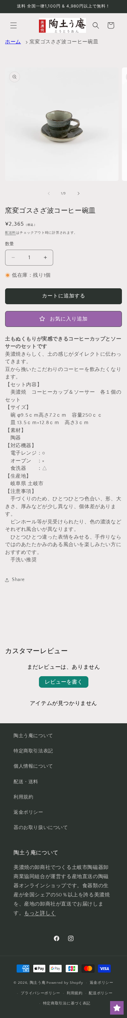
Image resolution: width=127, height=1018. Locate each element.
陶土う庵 (38, 983)
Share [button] (18, 579)
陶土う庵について (33, 736)
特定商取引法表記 (33, 751)
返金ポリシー (28, 812)
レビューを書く (64, 682)
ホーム (13, 42)
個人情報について (33, 766)
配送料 (10, 233)
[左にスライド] (48, 193)
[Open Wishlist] (117, 1008)
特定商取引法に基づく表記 (66, 1003)
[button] (13, 25)
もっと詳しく (40, 913)
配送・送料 (26, 782)
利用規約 (23, 797)
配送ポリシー (100, 993)
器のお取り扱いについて (41, 827)
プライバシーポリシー (40, 993)
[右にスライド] (78, 193)
